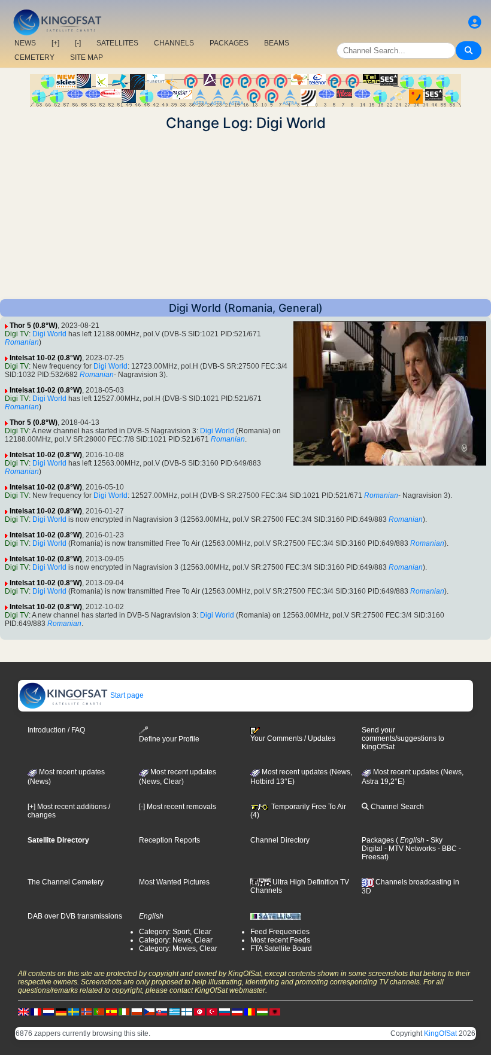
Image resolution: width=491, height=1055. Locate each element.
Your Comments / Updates (292, 738)
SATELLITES (117, 43)
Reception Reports (169, 840)
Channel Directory (280, 840)
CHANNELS (174, 43)
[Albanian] (274, 1011)
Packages (378, 840)
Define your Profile (169, 739)
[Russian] (224, 1011)
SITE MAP (86, 57)
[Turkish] (212, 1011)
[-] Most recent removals (177, 806)
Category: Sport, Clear (175, 932)
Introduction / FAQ (56, 730)
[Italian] (124, 1011)
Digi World (49, 334)
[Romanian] (249, 1011)
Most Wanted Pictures (174, 882)
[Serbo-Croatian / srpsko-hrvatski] (237, 1011)
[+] (55, 43)
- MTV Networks (409, 848)
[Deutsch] (61, 1011)
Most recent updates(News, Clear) (177, 777)
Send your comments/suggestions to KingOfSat (403, 738)
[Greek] (174, 1011)
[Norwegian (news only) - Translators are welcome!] (86, 1011)
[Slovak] (161, 1011)
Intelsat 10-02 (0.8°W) (46, 358)
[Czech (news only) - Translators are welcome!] (149, 1011)
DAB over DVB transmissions (75, 916)
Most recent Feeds (280, 940)
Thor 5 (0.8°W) (33, 325)
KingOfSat (440, 1033)
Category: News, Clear (176, 940)
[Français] (36, 1011)
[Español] (111, 1011)
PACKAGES (229, 43)
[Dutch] (48, 1011)
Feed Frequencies (280, 932)
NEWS (25, 43)
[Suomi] (186, 1011)
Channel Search (396, 806)
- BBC (446, 848)
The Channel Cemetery (66, 882)
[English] (23, 1011)
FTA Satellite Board (281, 948)
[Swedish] (73, 1011)
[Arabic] (199, 1011)
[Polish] (136, 1011)
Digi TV (17, 334)
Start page (126, 695)
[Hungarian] (262, 1011)
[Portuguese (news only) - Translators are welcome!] (98, 1011)
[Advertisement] (245, 215)
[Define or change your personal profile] (474, 22)
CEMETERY (34, 57)
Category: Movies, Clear (178, 948)
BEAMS (276, 43)
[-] (78, 43)
